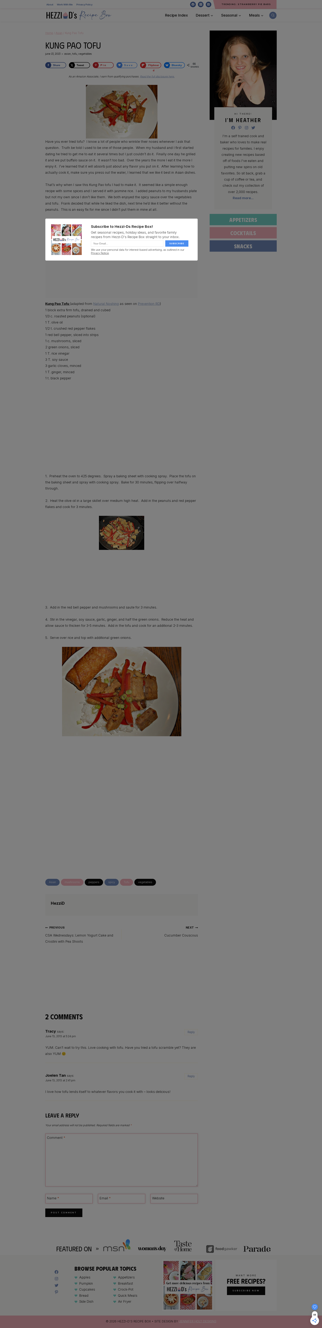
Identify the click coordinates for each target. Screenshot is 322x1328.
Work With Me (65, 4)
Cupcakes (87, 1289)
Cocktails (243, 232)
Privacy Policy (84, 4)
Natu (97, 304)
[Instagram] (200, 4)
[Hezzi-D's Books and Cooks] (78, 15)
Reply (191, 1032)
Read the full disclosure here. (157, 76)
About (49, 4)
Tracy (50, 1031)
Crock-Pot (125, 1289)
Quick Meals (127, 1295)
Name (53, 1198)
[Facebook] (193, 4)
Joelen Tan (55, 1075)
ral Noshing (110, 304)
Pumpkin (86, 1283)
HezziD (58, 903)
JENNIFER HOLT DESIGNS (197, 1321)
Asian (67, 53)
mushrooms (72, 882)
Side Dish (86, 1301)
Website (158, 1198)
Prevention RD (149, 304)
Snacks (243, 246)
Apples (84, 1277)
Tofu (74, 53)
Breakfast (125, 1283)
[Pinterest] (208, 4)
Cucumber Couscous (181, 931)
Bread (84, 1295)
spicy (111, 882)
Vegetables (85, 53)
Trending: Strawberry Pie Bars (246, 4)
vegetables (145, 882)
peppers (94, 882)
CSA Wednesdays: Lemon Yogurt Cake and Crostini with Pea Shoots (79, 934)
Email (105, 1198)
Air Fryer (124, 1301)
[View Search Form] (273, 15)
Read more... (243, 198)
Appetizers (243, 219)
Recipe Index (176, 15)
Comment (56, 1138)
